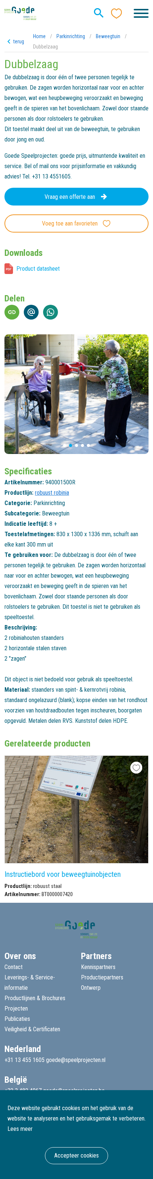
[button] (64, 445)
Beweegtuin (108, 36)
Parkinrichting (70, 36)
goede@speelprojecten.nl (75, 1059)
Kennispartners (98, 967)
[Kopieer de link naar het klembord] (11, 312)
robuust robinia (52, 492)
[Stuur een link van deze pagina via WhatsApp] (50, 312)
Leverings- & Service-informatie (29, 982)
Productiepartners (102, 977)
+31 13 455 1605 (24, 1059)
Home (39, 36)
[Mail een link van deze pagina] (31, 312)
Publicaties (17, 1018)
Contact (13, 967)
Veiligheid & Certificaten (32, 1029)
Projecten (16, 1008)
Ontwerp (91, 987)
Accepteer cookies (76, 1155)
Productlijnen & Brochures (34, 998)
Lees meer (20, 1128)
